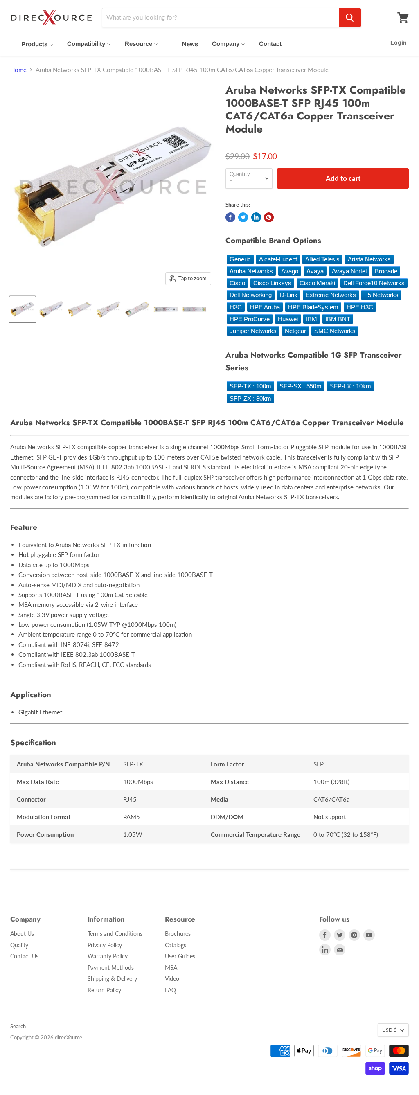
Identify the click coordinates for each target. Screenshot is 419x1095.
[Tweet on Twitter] (243, 217)
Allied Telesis (322, 259)
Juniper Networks (253, 330)
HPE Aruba (265, 307)
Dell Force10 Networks (374, 282)
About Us (22, 933)
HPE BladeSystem (313, 307)
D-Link (288, 294)
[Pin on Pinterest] (269, 217)
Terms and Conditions (115, 933)
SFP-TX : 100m (250, 386)
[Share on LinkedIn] (256, 217)
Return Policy (104, 990)
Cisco (237, 282)
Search (18, 1026)
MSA (171, 967)
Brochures (178, 933)
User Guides (180, 956)
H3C (236, 307)
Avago (289, 271)
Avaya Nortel (349, 271)
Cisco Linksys (272, 282)
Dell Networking (251, 294)
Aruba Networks (251, 271)
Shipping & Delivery (112, 978)
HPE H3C (360, 307)
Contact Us (24, 956)
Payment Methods (111, 967)
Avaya (315, 271)
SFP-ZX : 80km (250, 398)
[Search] (350, 17)
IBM (311, 318)
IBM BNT (337, 318)
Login (398, 42)
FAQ (170, 990)
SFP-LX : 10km (350, 386)
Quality (19, 945)
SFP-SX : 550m (300, 386)
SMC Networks (335, 330)
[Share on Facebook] (230, 217)
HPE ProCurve (250, 318)
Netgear (295, 330)
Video (172, 978)
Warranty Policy (108, 956)
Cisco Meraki (317, 282)
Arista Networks (369, 259)
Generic (240, 259)
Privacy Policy (105, 945)
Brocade (386, 271)
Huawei (288, 318)
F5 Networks (381, 294)
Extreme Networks (331, 294)
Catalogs (175, 945)
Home (18, 69)
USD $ (389, 1030)
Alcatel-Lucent (278, 259)
